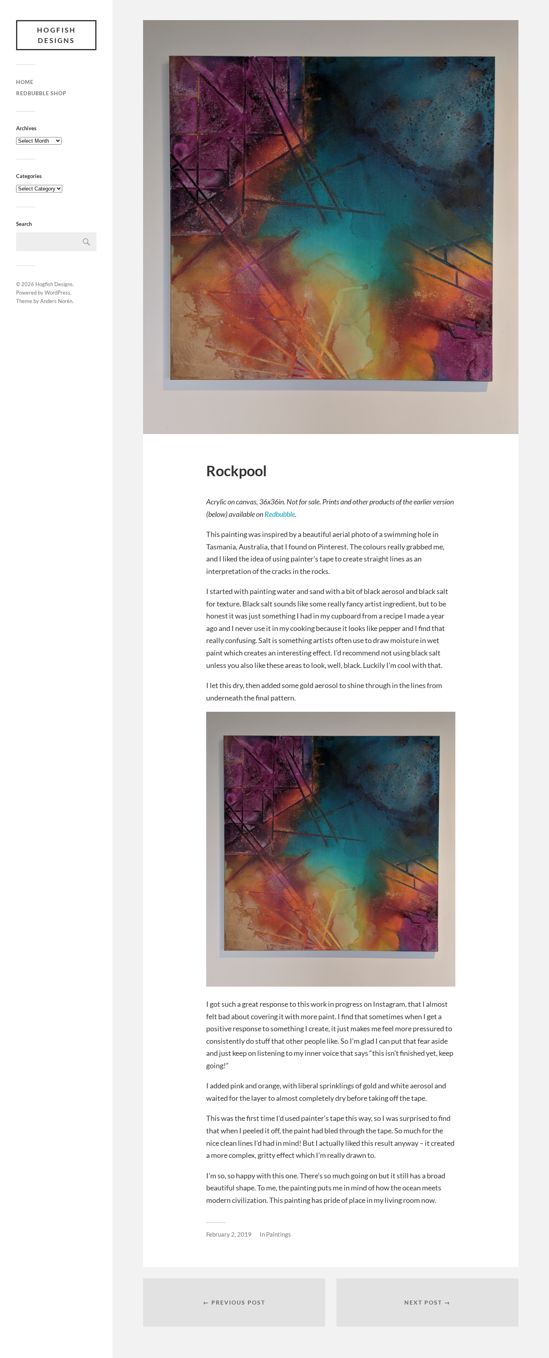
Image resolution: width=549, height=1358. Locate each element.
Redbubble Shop (41, 93)
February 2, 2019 (229, 1234)
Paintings (278, 1234)
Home (24, 82)
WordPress (57, 292)
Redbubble (279, 514)
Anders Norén (56, 301)
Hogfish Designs (56, 35)
